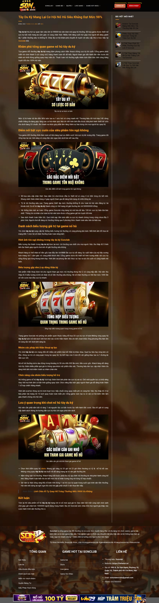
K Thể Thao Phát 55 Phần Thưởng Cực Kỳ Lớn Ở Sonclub (131, 45)
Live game (79, 6)
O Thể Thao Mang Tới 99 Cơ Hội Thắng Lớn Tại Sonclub (131, 55)
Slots (68, 6)
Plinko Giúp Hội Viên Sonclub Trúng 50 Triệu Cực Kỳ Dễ (130, 36)
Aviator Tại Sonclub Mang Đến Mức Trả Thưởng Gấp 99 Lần (130, 26)
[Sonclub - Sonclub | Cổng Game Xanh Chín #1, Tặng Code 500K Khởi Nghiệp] (30, 6)
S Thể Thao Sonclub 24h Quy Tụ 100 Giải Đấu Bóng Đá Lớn (130, 65)
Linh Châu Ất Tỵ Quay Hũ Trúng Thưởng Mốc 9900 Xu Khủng (63, 491)
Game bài (59, 6)
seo (42, 24)
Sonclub (48, 6)
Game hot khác (92, 6)
